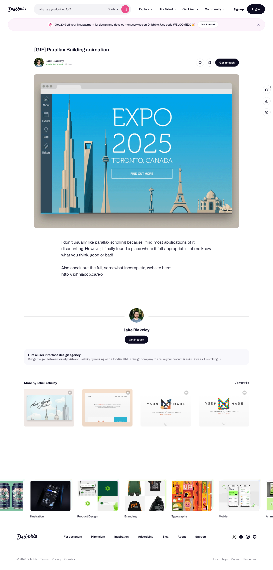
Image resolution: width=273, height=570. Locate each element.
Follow (68, 64)
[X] (234, 536)
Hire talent (98, 536)
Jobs (215, 559)
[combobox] (69, 9)
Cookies (69, 559)
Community (213, 9)
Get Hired (188, 9)
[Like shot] (200, 63)
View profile (242, 382)
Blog (165, 536)
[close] (258, 25)
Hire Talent (166, 9)
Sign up (239, 9)
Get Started (208, 24)
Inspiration (121, 536)
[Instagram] (248, 536)
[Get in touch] (51, 419)
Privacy (56, 559)
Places (235, 559)
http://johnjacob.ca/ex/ (82, 274)
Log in (256, 9)
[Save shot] (210, 63)
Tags (225, 559)
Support (200, 536)
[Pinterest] (254, 536)
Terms (44, 559)
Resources (249, 559)
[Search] (125, 9)
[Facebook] (241, 536)
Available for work (54, 64)
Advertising (145, 536)
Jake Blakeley (55, 61)
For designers (73, 536)
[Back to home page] (17, 9)
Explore (144, 9)
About (182, 536)
